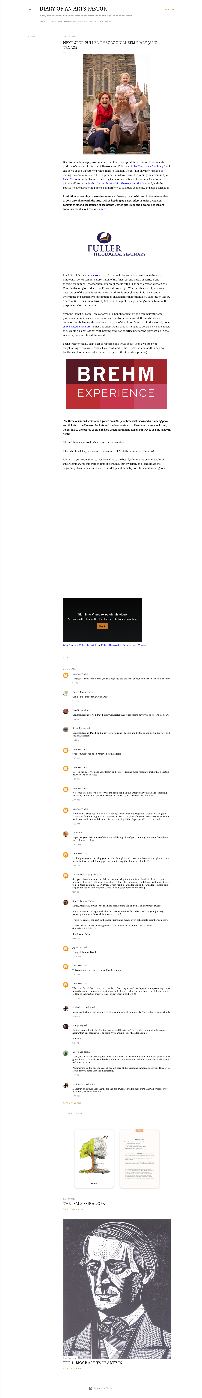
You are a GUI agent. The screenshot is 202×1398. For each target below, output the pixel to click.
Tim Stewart (79, 710)
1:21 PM (75, 683)
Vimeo (142, 645)
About (44, 21)
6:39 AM (76, 824)
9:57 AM (76, 1096)
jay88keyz (77, 947)
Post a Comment (72, 1103)
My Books (96, 21)
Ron (74, 832)
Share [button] (31, 36)
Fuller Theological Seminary (147, 166)
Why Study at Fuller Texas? (78, 645)
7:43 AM (76, 974)
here (103, 209)
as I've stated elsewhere (77, 326)
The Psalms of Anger (84, 1203)
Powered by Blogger (103, 1388)
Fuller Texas (70, 179)
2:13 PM (75, 740)
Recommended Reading (73, 21)
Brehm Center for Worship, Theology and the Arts (117, 183)
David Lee (77, 1051)
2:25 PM (76, 779)
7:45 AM (76, 998)
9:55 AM (76, 938)
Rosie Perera (79, 728)
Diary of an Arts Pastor (73, 9)
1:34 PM (76, 719)
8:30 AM (76, 1016)
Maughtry (77, 1025)
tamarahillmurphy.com (85, 874)
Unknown (77, 674)
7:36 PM (76, 865)
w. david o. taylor (81, 1007)
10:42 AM (76, 844)
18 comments (77, 1368)
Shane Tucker (79, 901)
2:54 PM (76, 1043)
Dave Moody (79, 692)
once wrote (93, 275)
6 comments (77, 1209)
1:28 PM (76, 701)
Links (53, 21)
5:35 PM (76, 800)
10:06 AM (76, 956)
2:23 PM (76, 758)
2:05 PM (76, 1075)
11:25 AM (76, 892)
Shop (108, 21)
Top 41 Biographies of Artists (92, 1362)
